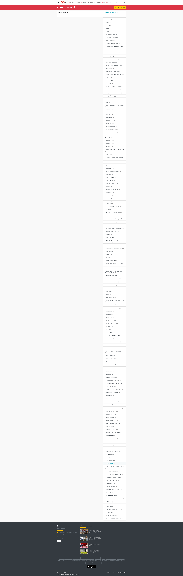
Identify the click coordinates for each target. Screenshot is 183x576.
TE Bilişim (76, 574)
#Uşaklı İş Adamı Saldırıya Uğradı (80, 560)
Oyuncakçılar (110, 398)
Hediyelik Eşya (111, 251)
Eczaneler (110, 195)
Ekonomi (99, 2)
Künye (108, 572)
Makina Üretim (111, 317)
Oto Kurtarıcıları (111, 377)
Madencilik (110, 314)
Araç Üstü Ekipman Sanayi (114, 71)
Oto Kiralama (110, 374)
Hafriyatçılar (110, 234)
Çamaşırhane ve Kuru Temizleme (114, 150)
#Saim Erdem (68, 560)
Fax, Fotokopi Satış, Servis (114, 215)
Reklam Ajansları (111, 414)
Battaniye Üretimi (111, 120)
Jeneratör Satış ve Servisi (114, 278)
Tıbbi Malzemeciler (112, 471)
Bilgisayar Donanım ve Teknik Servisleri (113, 136)
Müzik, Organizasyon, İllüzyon (114, 352)
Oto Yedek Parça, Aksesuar (114, 389)
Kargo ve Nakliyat (111, 285)
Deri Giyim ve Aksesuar (113, 183)
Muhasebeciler (111, 345)
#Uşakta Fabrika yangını (94, 557)
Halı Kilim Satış (111, 237)
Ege (104, 2)
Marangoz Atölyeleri (112, 320)
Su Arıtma (109, 441)
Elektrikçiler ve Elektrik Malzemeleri (112, 202)
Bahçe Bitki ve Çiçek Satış (114, 96)
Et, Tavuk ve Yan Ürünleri (114, 212)
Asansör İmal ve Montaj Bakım (115, 46)
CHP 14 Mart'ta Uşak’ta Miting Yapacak (94, 545)
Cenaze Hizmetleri (112, 162)
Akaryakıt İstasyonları (113, 52)
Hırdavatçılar (110, 254)
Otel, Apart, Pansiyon (112, 365)
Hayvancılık (110, 245)
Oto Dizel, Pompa (111, 368)
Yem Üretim (110, 512)
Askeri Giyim (110, 77)
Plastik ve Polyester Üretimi (115, 408)
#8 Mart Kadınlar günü (80, 562)
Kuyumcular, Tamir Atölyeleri (115, 305)
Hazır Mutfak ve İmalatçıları (115, 248)
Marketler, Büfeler (112, 323)
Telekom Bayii (110, 463)
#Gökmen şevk (104, 557)
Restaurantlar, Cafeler (113, 417)
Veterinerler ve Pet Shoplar (115, 498)
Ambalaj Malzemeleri (113, 43)
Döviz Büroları (111, 192)
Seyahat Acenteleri (112, 429)
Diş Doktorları (111, 186)
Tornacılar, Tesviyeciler (113, 477)
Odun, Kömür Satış (112, 355)
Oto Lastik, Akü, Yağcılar (113, 380)
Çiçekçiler (110, 168)
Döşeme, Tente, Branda (113, 189)
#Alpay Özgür (98, 562)
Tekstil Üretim (111, 460)
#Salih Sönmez (112, 557)
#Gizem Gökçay (120, 557)
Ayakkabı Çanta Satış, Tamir (114, 86)
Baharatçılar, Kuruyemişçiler (115, 89)
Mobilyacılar (110, 338)
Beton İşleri (110, 123)
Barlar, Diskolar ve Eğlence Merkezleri (113, 113)
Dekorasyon (110, 174)
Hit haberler (91, 2)
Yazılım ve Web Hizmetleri (114, 509)
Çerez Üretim (110, 165)
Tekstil (108, 25)
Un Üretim (109, 492)
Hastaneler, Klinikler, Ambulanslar (111, 241)
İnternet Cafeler (111, 268)
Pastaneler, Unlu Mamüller (114, 401)
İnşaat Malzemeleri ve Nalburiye (114, 264)
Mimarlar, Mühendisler (113, 335)
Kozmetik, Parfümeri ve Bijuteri (114, 301)
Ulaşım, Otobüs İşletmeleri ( (115, 489)
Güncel (84, 2)
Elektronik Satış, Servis (113, 206)
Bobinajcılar (110, 140)
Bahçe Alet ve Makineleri (114, 92)
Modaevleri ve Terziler (113, 341)
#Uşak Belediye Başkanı (65, 557)
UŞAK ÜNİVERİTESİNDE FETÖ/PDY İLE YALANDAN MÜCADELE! (95, 538)
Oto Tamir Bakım (111, 386)
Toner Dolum (110, 16)
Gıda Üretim (110, 225)
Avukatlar (109, 83)
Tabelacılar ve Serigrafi (113, 451)
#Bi (107, 562)
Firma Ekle (122, 7)
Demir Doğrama (111, 177)
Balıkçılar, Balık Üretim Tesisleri (114, 106)
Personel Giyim (111, 405)
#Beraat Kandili (120, 560)
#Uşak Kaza (91, 560)
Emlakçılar (110, 209)
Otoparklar (110, 395)
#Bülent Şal (61, 560)
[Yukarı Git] (179, 572)
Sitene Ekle (123, 572)
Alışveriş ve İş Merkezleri (114, 56)
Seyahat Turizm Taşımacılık (114, 432)
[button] (58, 2)
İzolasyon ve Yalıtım (112, 275)
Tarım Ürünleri (111, 454)
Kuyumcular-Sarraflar (113, 308)
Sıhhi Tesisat (110, 435)
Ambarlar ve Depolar (113, 62)
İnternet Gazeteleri (112, 34)
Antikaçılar (110, 68)
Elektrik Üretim (111, 199)
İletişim (109, 257)
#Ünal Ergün (98, 560)
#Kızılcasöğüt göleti (75, 557)
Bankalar (109, 109)
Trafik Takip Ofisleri (112, 480)
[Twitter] (60, 541)
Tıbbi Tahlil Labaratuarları (114, 474)
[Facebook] (58, 541)
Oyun (108, 31)
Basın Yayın (110, 117)
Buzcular (109, 146)
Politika (109, 2)
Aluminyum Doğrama (112, 59)
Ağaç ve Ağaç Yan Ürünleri (114, 49)
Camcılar (109, 154)
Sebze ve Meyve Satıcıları (114, 423)
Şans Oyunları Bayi (112, 420)
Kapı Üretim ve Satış (112, 281)
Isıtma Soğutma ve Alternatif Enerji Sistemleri (113, 272)
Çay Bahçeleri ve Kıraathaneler (114, 158)
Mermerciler (110, 332)
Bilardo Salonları (112, 132)
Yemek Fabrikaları (112, 515)
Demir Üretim (110, 180)
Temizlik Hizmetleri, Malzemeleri (114, 467)
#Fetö (103, 560)
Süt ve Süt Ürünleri (112, 448)
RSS (118, 572)
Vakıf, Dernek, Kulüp (112, 495)
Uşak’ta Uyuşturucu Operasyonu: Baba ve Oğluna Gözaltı (94, 551)
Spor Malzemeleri (112, 438)
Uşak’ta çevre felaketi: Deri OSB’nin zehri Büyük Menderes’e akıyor (95, 531)
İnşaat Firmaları (111, 260)
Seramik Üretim (111, 426)
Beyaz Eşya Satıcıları (112, 126)
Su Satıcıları (110, 445)
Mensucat (109, 329)
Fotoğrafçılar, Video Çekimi (114, 218)
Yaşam (108, 22)
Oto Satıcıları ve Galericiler (114, 383)
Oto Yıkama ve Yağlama (113, 392)
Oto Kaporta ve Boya (112, 371)
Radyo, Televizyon (112, 411)
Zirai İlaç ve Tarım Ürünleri (114, 518)
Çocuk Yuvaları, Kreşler (113, 171)
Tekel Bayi (109, 457)
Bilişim (109, 19)
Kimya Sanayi (110, 288)
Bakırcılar (109, 99)
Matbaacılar (110, 326)
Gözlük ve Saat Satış (112, 231)
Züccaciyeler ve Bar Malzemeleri (111, 505)
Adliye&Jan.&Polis (75, 2)
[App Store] (91, 566)
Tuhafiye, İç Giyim (111, 483)
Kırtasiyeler (110, 291)
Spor (108, 28)
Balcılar (109, 102)
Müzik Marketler (111, 348)
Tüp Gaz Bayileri (111, 486)
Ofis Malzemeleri (111, 358)
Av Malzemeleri (111, 80)
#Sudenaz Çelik (84, 557)
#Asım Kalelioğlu (89, 562)
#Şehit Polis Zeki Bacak (111, 560)
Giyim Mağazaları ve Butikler (115, 228)
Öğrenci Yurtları (111, 361)
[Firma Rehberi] (115, 7)
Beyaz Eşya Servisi (112, 129)
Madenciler (110, 311)
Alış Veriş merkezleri (112, 37)
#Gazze (103, 562)
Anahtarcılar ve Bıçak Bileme (115, 65)
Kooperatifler (111, 297)
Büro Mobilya (110, 40)
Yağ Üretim (110, 501)
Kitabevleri (110, 294)
